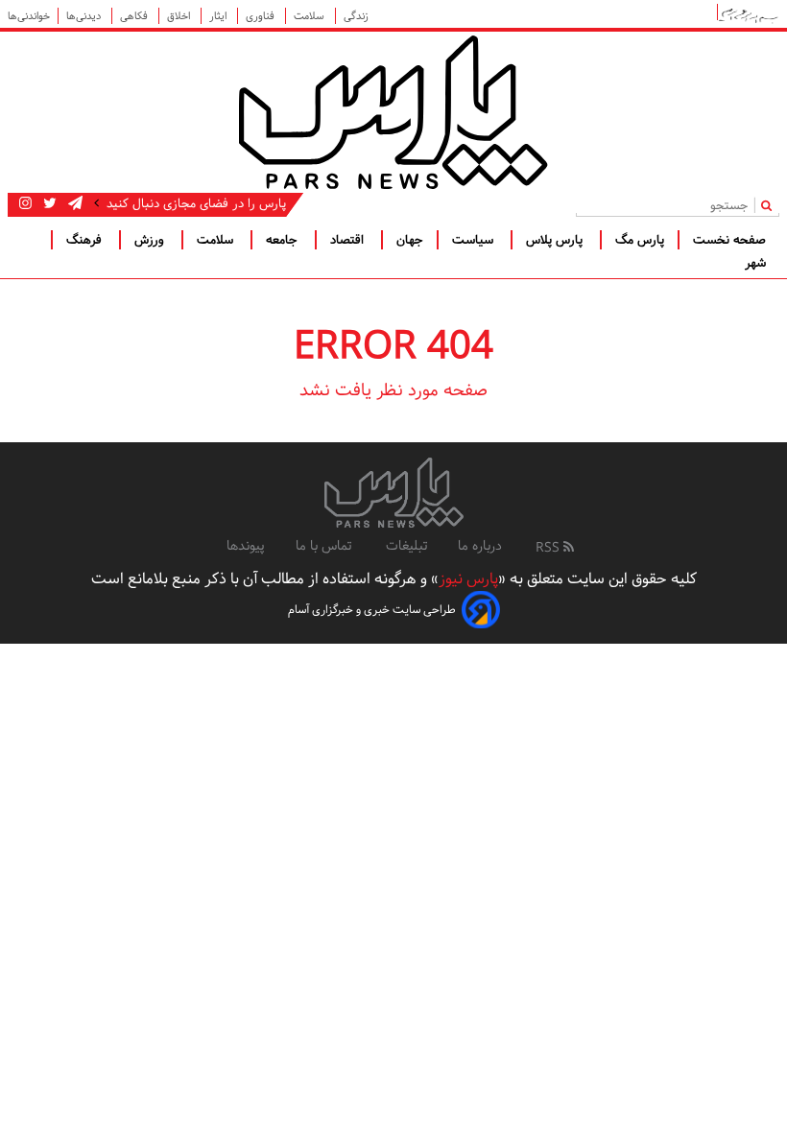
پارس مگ (639, 239)
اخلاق (180, 16)
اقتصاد (349, 239)
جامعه (283, 239)
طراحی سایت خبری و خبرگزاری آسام (372, 610)
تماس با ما (325, 545)
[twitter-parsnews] (48, 203)
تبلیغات (406, 545)
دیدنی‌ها (85, 16)
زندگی (356, 16)
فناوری (261, 16)
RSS (549, 547)
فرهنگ (86, 239)
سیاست (474, 239)
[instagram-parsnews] (25, 203)
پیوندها (246, 545)
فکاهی (135, 16)
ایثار (219, 16)
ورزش (151, 239)
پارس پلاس (556, 239)
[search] (770, 205)
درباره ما (480, 545)
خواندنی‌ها (29, 16)
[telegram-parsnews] (73, 203)
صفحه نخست (729, 239)
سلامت (310, 16)
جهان (409, 239)
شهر (755, 262)
